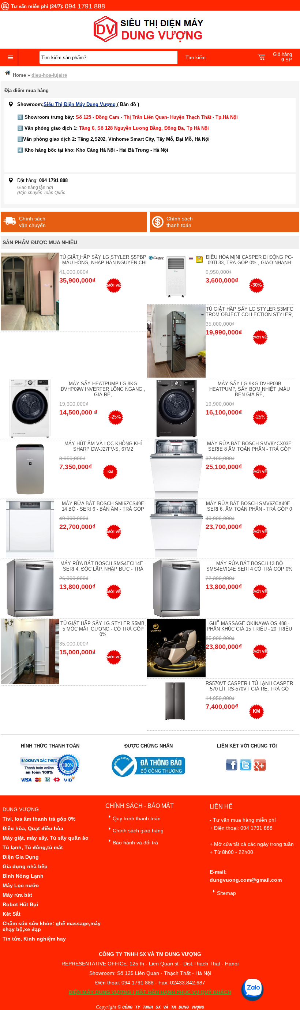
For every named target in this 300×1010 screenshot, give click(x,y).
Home (18, 75)
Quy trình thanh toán (137, 818)
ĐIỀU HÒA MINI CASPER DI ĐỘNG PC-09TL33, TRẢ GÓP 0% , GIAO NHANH (249, 259)
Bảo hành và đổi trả (135, 843)
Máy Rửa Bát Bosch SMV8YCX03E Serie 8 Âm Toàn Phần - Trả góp (249, 446)
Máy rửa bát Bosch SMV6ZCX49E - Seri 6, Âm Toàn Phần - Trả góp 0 (249, 506)
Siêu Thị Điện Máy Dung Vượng (80, 104)
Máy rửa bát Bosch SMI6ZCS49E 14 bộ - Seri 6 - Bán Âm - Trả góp (103, 506)
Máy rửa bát (17, 895)
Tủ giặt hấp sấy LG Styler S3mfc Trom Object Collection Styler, (249, 311)
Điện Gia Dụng (21, 857)
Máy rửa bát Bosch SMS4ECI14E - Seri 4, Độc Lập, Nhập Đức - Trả (103, 566)
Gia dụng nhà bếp (25, 866)
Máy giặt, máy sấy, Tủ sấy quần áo (46, 838)
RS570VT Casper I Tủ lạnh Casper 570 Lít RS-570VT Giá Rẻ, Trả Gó (249, 686)
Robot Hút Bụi (20, 904)
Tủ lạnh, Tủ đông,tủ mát (33, 847)
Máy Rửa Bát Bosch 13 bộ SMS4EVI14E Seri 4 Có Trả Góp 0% (249, 566)
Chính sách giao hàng (138, 830)
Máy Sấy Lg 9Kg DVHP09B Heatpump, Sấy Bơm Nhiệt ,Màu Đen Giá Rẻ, (249, 389)
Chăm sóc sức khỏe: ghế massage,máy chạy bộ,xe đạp (52, 926)
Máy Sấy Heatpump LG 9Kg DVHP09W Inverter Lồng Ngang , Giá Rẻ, (103, 389)
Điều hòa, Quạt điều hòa (33, 828)
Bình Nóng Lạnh (23, 876)
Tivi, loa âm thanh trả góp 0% (39, 819)
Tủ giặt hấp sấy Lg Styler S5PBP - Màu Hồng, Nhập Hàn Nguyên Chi (103, 259)
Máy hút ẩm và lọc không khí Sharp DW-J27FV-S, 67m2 (103, 446)
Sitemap (226, 893)
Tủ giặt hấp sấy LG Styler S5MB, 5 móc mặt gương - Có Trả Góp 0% (103, 629)
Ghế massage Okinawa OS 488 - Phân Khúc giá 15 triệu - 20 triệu (249, 626)
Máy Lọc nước (21, 885)
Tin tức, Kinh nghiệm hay (34, 939)
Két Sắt (11, 914)
